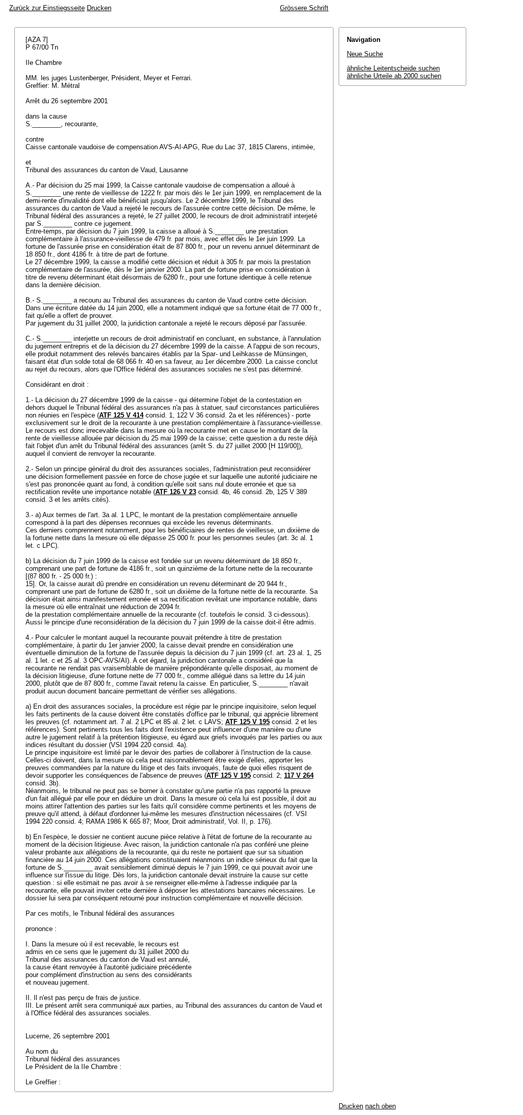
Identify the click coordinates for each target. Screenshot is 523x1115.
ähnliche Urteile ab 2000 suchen (394, 76)
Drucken (99, 8)
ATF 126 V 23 (175, 492)
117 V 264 (299, 775)
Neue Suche (365, 54)
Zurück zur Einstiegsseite (47, 8)
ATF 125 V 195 (247, 722)
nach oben (380, 1106)
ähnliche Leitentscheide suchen (393, 68)
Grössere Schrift (304, 8)
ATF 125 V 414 (121, 415)
